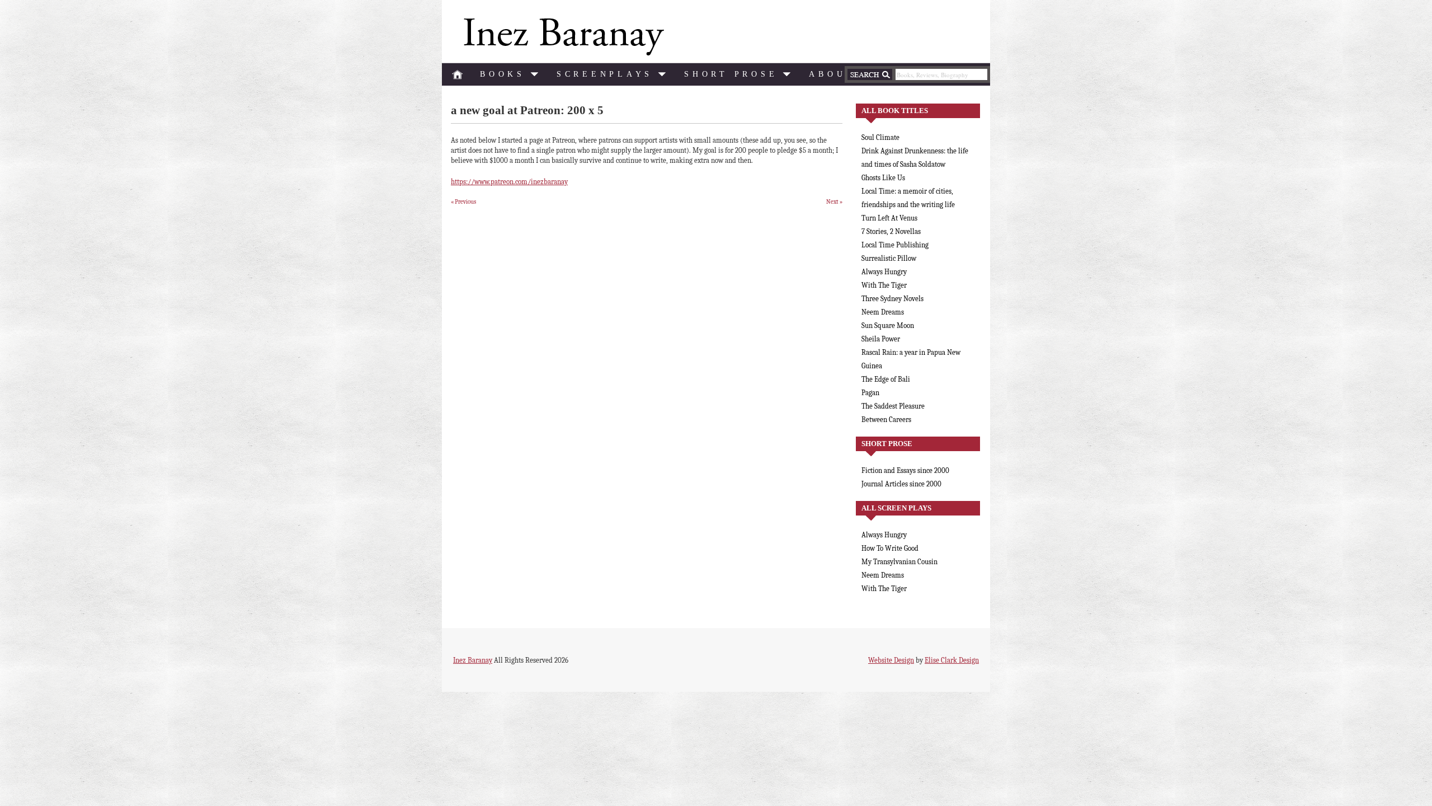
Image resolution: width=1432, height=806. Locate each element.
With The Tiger (884, 285)
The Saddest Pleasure (893, 406)
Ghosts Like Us (883, 178)
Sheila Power (880, 339)
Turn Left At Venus (889, 218)
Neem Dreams (882, 312)
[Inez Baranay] (562, 37)
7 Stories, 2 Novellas (891, 231)
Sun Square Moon (887, 325)
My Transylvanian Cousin (899, 561)
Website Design (891, 660)
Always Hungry (884, 272)
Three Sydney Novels (892, 298)
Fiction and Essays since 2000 (905, 470)
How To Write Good (889, 548)
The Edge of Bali (885, 379)
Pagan (870, 392)
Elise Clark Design (952, 660)
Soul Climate (880, 137)
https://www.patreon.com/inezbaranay (509, 181)
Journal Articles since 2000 (901, 484)
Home (457, 74)
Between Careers (886, 419)
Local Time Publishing (895, 245)
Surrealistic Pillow (888, 258)
